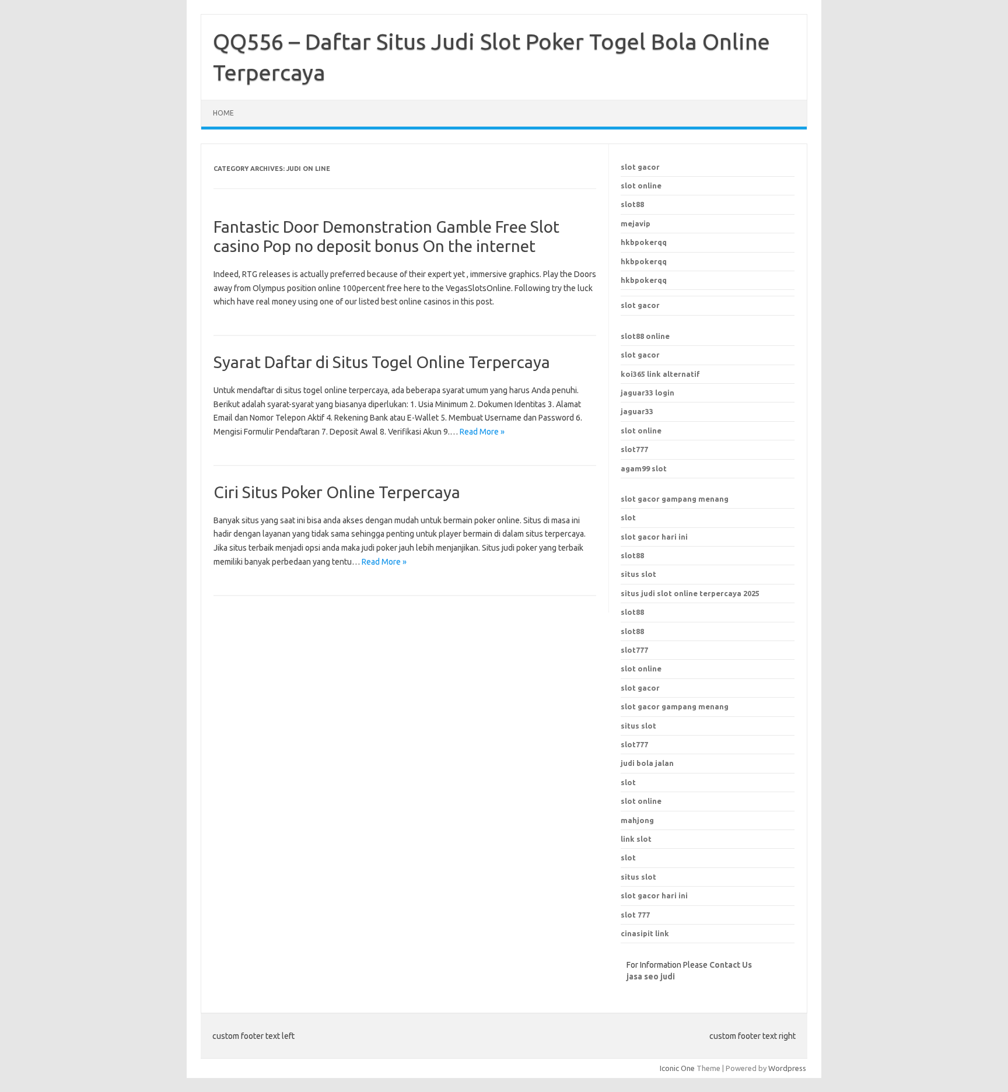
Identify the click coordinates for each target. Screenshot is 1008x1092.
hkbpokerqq (644, 242)
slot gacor (640, 167)
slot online (641, 185)
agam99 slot (644, 468)
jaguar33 (637, 411)
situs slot (638, 574)
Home (223, 113)
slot (628, 517)
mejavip (635, 223)
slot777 (634, 449)
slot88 (632, 204)
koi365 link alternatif (660, 374)
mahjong (637, 820)
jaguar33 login (647, 392)
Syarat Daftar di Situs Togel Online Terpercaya (382, 362)
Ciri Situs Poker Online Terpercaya (337, 492)
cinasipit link (645, 933)
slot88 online (645, 336)
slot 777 (635, 915)
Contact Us (730, 965)
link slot (636, 839)
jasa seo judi (650, 976)
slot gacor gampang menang (675, 499)
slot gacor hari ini (654, 537)
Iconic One (677, 1068)
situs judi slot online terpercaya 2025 (690, 593)
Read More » (482, 431)
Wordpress (787, 1068)
